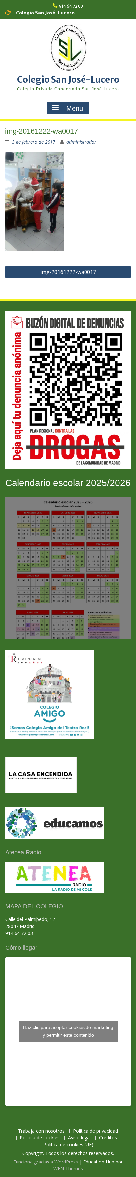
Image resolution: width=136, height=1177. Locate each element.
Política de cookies (40, 1138)
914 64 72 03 (71, 6)
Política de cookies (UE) (68, 1145)
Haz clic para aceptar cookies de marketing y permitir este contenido (68, 1031)
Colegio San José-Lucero (45, 13)
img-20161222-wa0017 (68, 272)
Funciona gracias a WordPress (45, 1162)
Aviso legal (79, 1138)
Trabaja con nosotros (41, 1131)
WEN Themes (68, 1168)
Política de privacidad (95, 1131)
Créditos (108, 1138)
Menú (74, 108)
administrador (81, 142)
